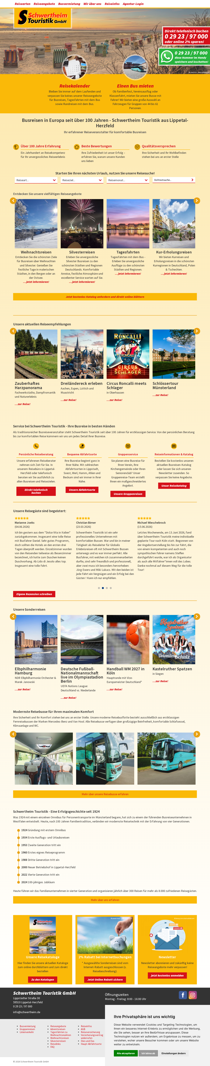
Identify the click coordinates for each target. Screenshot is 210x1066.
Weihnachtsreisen (59, 1038)
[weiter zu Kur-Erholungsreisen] (174, 223)
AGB (83, 1029)
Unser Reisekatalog (174, 486)
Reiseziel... (68, 180)
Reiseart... (22, 180)
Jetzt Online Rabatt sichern (105, 979)
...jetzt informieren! (36, 282)
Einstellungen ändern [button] (174, 1053)
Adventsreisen (57, 1029)
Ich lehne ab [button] (148, 1053)
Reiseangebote (44, 4)
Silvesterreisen (58, 1041)
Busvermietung (69, 4)
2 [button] (103, 588)
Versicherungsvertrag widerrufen (92, 1036)
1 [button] (99, 588)
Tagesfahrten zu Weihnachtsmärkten (60, 1034)
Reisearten (22, 4)
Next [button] (197, 200)
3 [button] (107, 588)
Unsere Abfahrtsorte (82, 490)
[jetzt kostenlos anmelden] (167, 953)
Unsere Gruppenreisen (128, 494)
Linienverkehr (27, 1032)
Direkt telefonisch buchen (36, 491)
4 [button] (111, 588)
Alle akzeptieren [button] (126, 1053)
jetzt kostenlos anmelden (167, 975)
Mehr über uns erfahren (105, 900)
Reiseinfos (112, 4)
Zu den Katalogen (42, 979)
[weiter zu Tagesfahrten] (128, 223)
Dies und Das (87, 1041)
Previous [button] (13, 200)
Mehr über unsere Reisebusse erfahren (105, 794)
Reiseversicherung (90, 1032)
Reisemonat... (116, 180)
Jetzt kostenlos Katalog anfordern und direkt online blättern (105, 297)
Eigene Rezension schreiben (34, 594)
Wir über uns (92, 4)
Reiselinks (55, 1043)
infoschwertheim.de (26, 1012)
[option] (105, 40)
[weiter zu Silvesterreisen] (82, 223)
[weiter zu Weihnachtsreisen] (36, 223)
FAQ (52, 1046)
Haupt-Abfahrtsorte (91, 1043)
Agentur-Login (133, 4)
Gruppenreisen (27, 1029)
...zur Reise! (22, 404)
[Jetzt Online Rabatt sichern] (105, 953)
